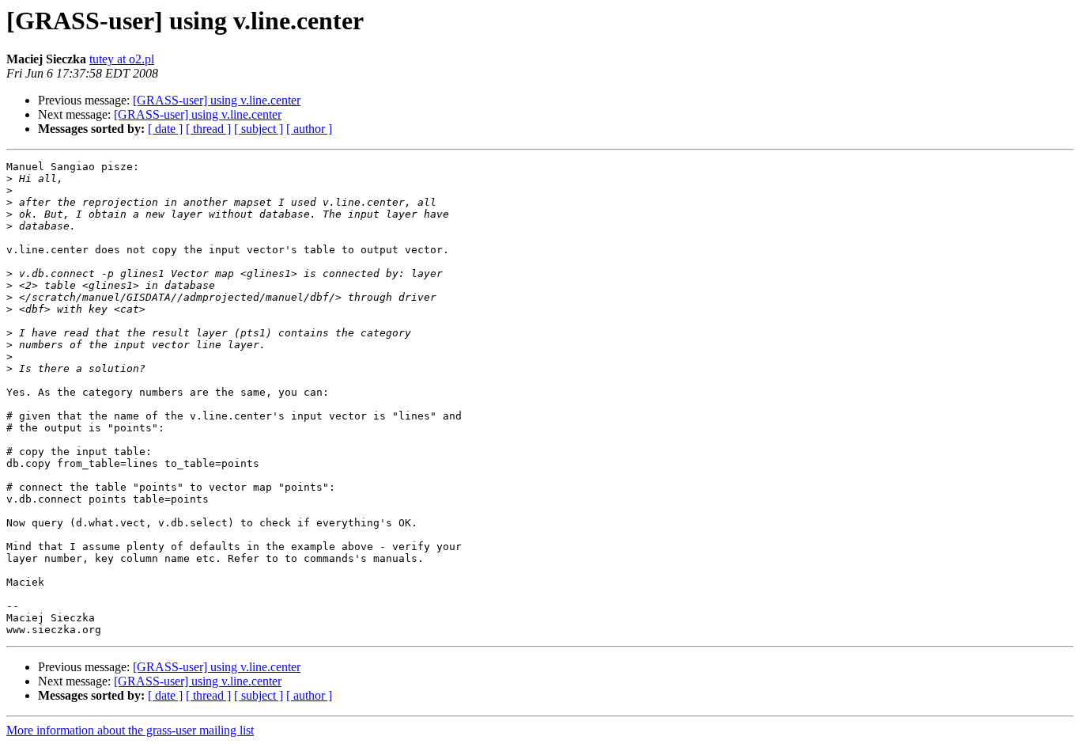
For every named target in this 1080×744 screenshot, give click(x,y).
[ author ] (309, 128)
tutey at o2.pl (121, 59)
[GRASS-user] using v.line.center (216, 100)
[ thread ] (208, 128)
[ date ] (165, 128)
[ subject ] (258, 128)
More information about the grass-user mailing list (130, 730)
